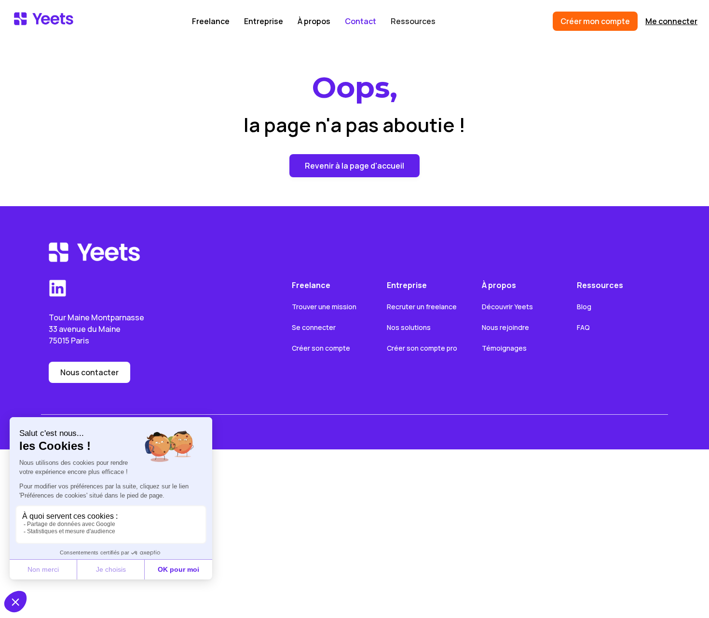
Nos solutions (409, 327)
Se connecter (314, 327)
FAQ (583, 327)
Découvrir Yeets (507, 306)
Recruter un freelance (422, 306)
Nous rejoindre (505, 327)
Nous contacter (89, 372)
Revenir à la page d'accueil (354, 165)
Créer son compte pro (422, 348)
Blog (584, 306)
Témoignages (504, 348)
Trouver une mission (324, 306)
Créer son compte (321, 348)
